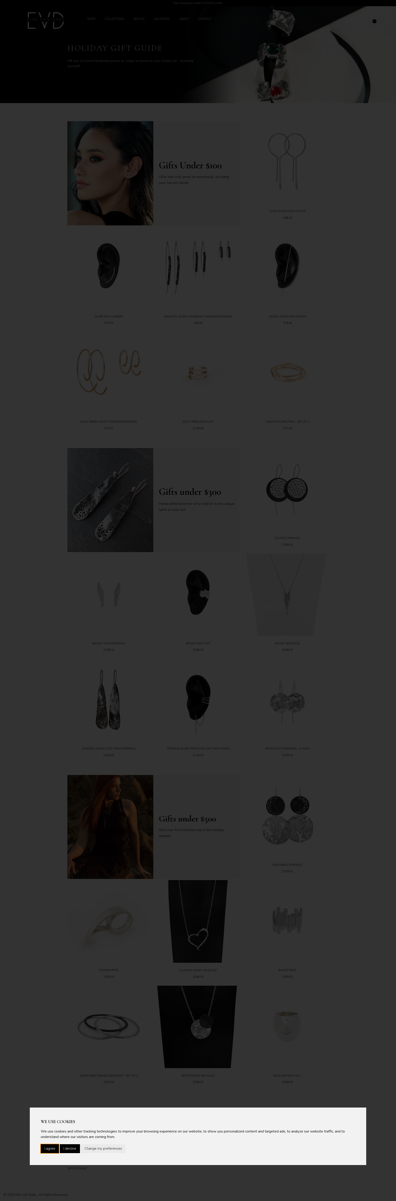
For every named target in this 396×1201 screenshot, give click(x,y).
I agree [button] (49, 1148)
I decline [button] (69, 1148)
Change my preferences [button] (103, 1148)
